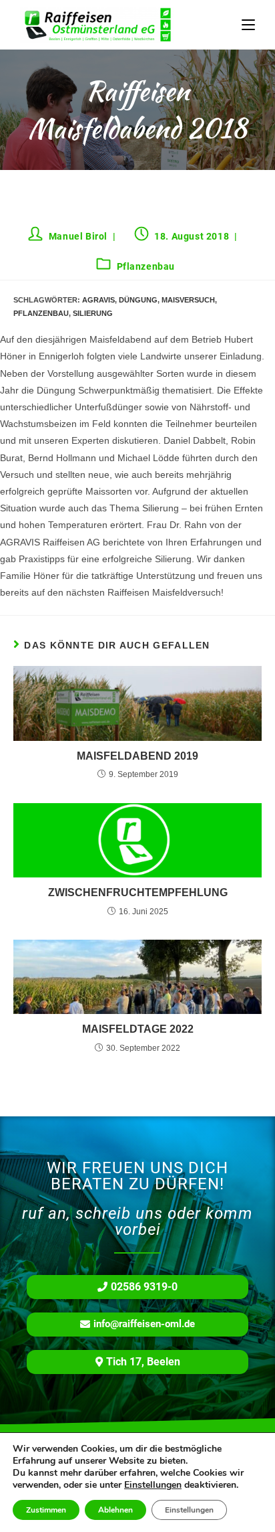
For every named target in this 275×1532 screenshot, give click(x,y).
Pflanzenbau (146, 266)
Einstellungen (153, 1485)
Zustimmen (46, 1510)
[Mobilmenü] (248, 24)
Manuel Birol (78, 236)
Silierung (93, 313)
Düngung (138, 300)
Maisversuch (188, 300)
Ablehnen (115, 1510)
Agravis (98, 300)
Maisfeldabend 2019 (137, 756)
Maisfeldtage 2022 (138, 1029)
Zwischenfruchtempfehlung (138, 892)
